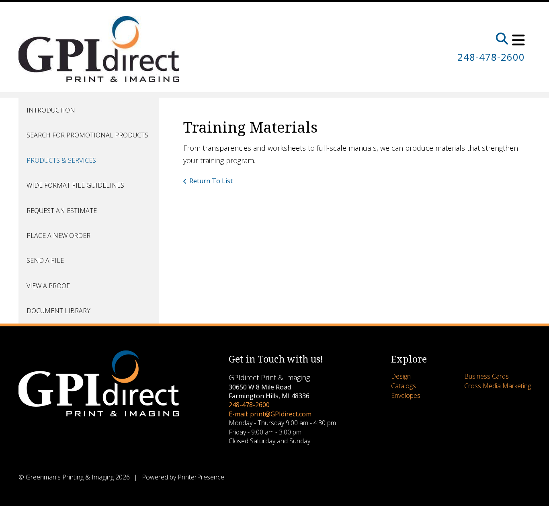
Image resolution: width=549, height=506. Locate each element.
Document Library (58, 310)
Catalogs (403, 385)
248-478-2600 (491, 57)
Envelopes (405, 395)
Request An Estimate (62, 210)
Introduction (51, 110)
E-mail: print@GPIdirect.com (270, 414)
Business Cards (486, 376)
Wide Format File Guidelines (75, 185)
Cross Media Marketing (497, 385)
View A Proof (48, 285)
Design (401, 376)
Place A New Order (58, 235)
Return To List (211, 180)
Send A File (45, 260)
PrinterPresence (201, 477)
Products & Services (61, 160)
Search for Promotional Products (87, 135)
